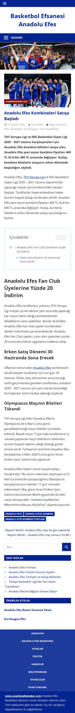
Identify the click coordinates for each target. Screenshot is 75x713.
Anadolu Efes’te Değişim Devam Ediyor (33, 591)
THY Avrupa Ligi (34, 177)
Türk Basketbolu (49, 129)
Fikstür (37, 656)
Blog (52, 124)
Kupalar (37, 648)
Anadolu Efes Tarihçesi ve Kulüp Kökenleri (35, 577)
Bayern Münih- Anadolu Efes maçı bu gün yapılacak (38, 530)
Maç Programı (37, 672)
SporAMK (37, 124)
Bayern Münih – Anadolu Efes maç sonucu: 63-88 (38, 535)
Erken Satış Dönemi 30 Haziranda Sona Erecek (40, 259)
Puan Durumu (37, 687)
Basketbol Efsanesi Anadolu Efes (37, 20)
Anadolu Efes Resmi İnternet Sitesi (28, 610)
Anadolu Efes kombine (39, 513)
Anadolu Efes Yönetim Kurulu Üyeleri (32, 572)
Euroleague (31, 129)
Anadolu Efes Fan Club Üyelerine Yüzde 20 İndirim (41, 249)
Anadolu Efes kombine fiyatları (25, 519)
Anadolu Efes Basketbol (38, 641)
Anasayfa (37, 633)
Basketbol (17, 129)
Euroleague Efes (15, 619)
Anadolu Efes (42, 368)
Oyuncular (37, 679)
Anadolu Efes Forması (22, 567)
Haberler (37, 664)
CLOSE (60, 237)
